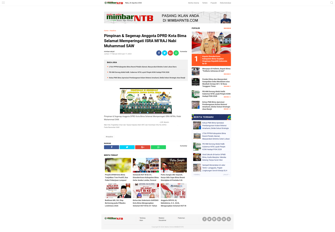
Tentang (142, 218)
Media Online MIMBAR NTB (174, 227)
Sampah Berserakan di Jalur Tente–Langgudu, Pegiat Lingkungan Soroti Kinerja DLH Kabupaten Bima (214, 168)
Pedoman (181, 218)
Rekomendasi (225, 3)
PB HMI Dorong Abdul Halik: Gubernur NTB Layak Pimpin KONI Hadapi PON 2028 (139, 72)
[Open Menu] (3, 3)
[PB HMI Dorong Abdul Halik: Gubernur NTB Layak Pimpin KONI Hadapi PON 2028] (196, 94)
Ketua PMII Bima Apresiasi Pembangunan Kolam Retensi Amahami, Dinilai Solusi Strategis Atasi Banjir (147, 78)
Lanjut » (226, 175)
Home (106, 31)
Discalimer (162, 220)
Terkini (204, 3)
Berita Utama (193, 3)
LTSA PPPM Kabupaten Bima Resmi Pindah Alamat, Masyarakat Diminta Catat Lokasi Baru (143, 67)
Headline (113, 31)
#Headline (109, 137)
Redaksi (161, 218)
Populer (214, 3)
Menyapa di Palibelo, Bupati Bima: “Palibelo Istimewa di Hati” (216, 70)
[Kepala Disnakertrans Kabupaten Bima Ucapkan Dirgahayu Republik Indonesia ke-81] (211, 43)
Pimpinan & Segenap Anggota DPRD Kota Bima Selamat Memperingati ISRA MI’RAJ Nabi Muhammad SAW (145, 40)
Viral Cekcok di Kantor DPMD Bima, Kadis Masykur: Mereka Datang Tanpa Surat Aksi (214, 157)
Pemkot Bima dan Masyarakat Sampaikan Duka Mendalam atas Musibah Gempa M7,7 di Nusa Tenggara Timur (216, 82)
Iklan (141, 220)
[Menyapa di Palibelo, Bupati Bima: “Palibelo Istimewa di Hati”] (196, 71)
